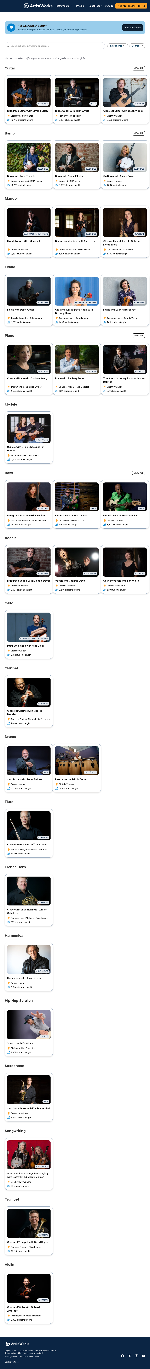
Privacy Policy (11, 1356)
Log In (109, 5)
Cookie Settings (12, 1362)
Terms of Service (25, 1356)
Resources (94, 5)
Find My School (133, 27)
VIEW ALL (138, 68)
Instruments (62, 5)
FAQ (37, 1356)
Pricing (80, 5)
